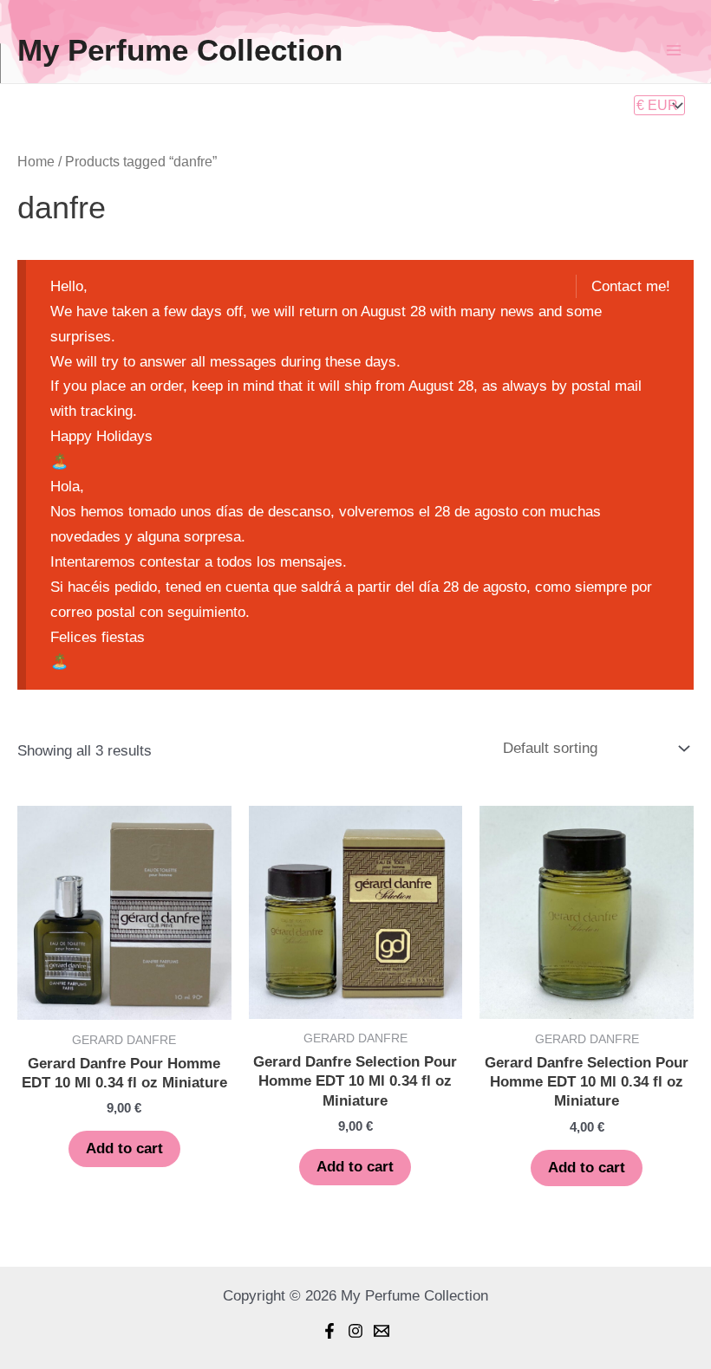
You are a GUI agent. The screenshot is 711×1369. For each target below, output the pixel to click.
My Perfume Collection (179, 50)
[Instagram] (355, 1331)
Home (36, 161)
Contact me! (630, 286)
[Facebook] (329, 1331)
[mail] (381, 1331)
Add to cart (124, 1148)
